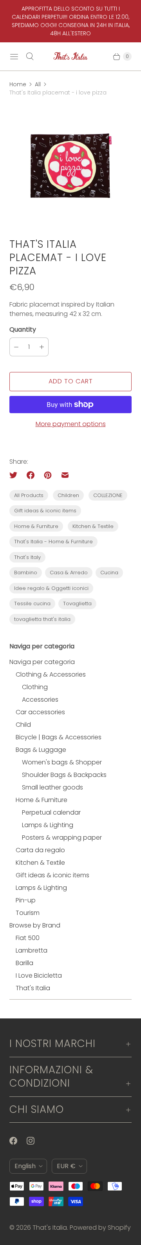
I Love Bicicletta (39, 975)
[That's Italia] (70, 56)
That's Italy (27, 557)
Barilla (24, 962)
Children (68, 495)
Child (23, 724)
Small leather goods (52, 787)
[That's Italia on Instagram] (35, 1140)
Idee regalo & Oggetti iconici (51, 588)
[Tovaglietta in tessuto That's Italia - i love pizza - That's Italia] (70, 167)
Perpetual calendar (51, 812)
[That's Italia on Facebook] (18, 1140)
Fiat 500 (28, 937)
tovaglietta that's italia (42, 619)
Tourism (28, 912)
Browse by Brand (34, 925)
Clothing (35, 686)
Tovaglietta (77, 603)
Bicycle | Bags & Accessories (58, 737)
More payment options (71, 423)
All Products (28, 495)
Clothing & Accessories (51, 674)
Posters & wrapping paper (62, 837)
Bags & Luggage (41, 749)
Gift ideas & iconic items (45, 510)
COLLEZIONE (108, 495)
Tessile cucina (32, 603)
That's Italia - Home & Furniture (53, 541)
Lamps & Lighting (47, 824)
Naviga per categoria (42, 661)
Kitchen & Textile (93, 526)
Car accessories (40, 712)
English (25, 1166)
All (38, 84)
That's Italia (33, 988)
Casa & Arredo (69, 572)
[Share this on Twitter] (15, 475)
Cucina (109, 572)
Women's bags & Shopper (62, 762)
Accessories (40, 699)
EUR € (66, 1166)
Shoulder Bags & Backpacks (64, 774)
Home (17, 84)
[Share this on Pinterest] (47, 475)
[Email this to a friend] (65, 475)
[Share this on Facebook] (30, 475)
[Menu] (14, 56)
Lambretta (31, 950)
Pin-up (26, 900)
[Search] (30, 56)
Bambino (25, 572)
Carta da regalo (40, 850)
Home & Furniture (36, 526)
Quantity (22, 329)
